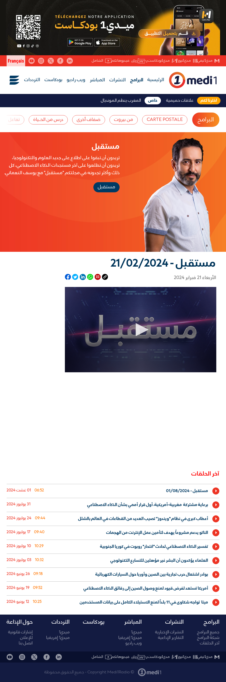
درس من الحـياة (48, 119)
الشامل (97, 61)
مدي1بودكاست (159, 61)
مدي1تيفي (205, 61)
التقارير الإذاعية (171, 638)
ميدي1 (136, 632)
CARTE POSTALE (165, 119)
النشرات (117, 80)
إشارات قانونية (20, 632)
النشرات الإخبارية (169, 632)
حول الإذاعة (20, 622)
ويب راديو (76, 80)
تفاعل (14, 119)
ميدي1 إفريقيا (130, 638)
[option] (113, 491)
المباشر (97, 80)
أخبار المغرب (173, 670)
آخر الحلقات (209, 643)
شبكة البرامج (208, 638)
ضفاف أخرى (88, 119)
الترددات (32, 80)
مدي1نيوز (184, 61)
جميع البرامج (208, 632)
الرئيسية (155, 80)
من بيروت (123, 119)
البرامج (136, 80)
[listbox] (113, 545)
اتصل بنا (26, 643)
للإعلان (26, 638)
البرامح (206, 120)
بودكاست (53, 80)
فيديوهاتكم (120, 61)
